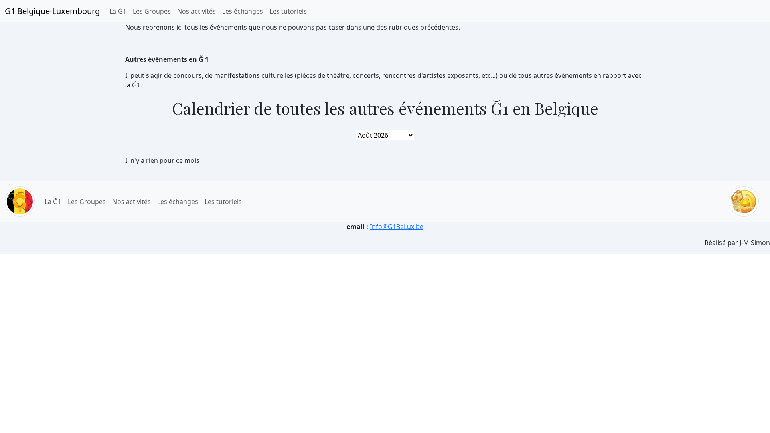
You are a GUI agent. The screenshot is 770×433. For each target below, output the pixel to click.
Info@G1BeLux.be (397, 226)
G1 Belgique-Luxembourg (52, 11)
